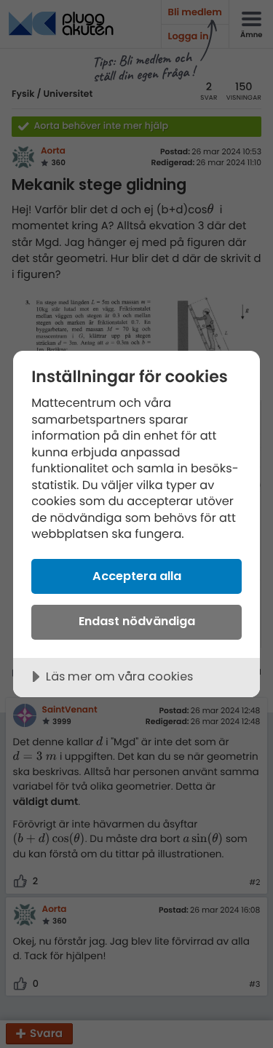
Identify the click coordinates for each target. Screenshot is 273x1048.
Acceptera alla (136, 576)
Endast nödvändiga (137, 621)
